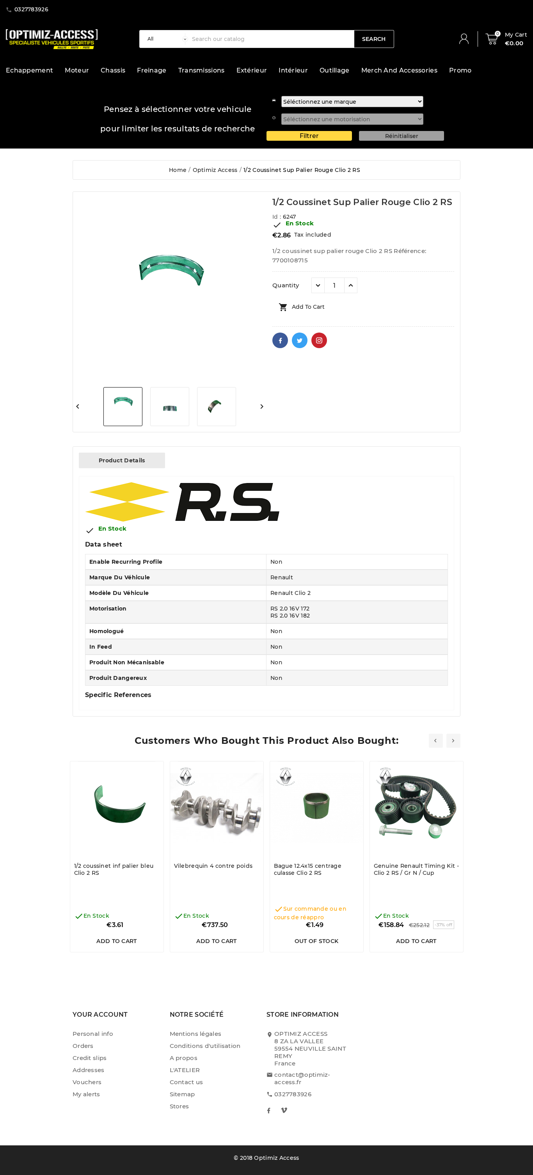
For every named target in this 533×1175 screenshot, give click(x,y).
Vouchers (87, 1082)
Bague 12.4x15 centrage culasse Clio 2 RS (308, 869)
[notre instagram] (284, 1110)
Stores (179, 1106)
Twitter (299, 340)
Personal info (93, 1033)
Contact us (186, 1082)
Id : (277, 216)
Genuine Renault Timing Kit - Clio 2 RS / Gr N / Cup (416, 869)
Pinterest (319, 340)
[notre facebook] (268, 1110)
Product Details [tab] (122, 460)
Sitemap (182, 1094)
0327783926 (292, 1094)
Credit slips (90, 1058)
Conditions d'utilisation (205, 1045)
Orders (83, 1045)
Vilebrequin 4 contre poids (213, 865)
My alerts (86, 1094)
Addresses (89, 1070)
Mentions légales (196, 1033)
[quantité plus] (350, 285)
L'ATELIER (185, 1070)
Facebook (280, 340)
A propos (183, 1058)
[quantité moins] (318, 285)
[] (467, 39)
